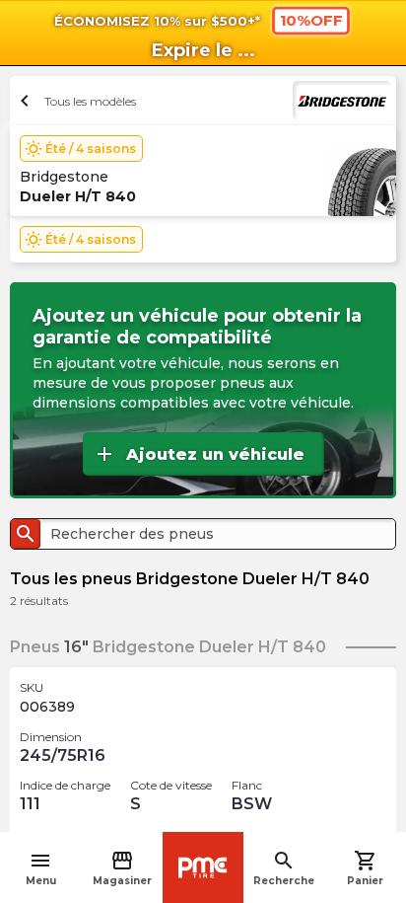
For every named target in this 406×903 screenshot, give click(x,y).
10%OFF (311, 20)
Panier (365, 868)
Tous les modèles (75, 101)
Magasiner (122, 868)
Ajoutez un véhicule (198, 454)
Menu (41, 868)
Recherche (283, 868)
